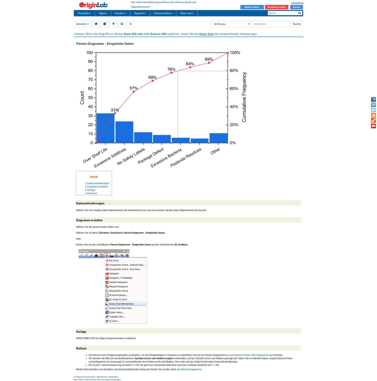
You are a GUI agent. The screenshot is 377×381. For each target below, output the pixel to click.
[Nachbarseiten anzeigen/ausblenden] (122, 23)
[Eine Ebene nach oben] (113, 23)
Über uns (186, 13)
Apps (102, 13)
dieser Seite (206, 34)
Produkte (83, 13)
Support (139, 13)
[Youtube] (373, 126)
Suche (297, 24)
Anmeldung (297, 3)
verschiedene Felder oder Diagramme (248, 355)
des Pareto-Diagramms (189, 369)
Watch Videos (252, 7)
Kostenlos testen (276, 7)
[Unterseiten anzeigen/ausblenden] (131, 23)
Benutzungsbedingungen (109, 379)
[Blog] (373, 110)
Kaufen (296, 7)
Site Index (78, 379)
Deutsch (81, 24)
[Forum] (373, 115)
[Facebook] (373, 99)
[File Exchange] (373, 120)
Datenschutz (90, 379)
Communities (162, 13)
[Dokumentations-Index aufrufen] (96, 23)
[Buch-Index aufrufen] (105, 23)
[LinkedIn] (373, 104)
